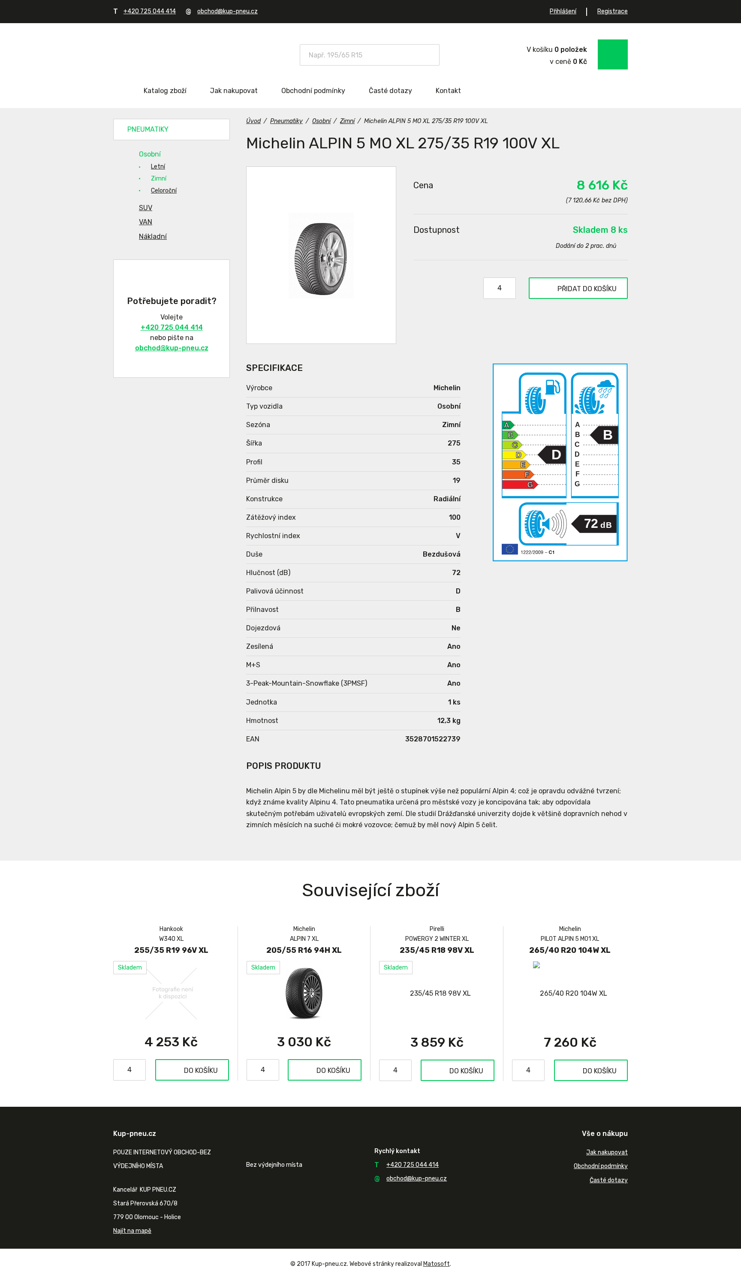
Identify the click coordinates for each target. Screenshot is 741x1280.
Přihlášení (563, 11)
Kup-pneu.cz (174, 53)
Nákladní (153, 236)
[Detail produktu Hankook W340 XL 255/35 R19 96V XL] (171, 993)
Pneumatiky (148, 129)
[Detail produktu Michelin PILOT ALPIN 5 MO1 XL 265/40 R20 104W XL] (570, 993)
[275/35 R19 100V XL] (321, 255)
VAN (145, 222)
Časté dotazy (390, 91)
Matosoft (436, 1264)
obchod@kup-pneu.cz (227, 11)
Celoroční (164, 190)
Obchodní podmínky (313, 91)
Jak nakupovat (234, 91)
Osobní (150, 154)
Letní (158, 166)
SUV (145, 208)
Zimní (158, 178)
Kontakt (448, 91)
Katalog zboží (165, 91)
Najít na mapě (132, 1231)
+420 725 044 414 (150, 11)
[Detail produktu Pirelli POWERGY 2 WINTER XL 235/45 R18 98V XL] (436, 993)
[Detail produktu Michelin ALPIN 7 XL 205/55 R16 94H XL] (304, 993)
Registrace (612, 11)
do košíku (587, 289)
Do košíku (201, 1070)
